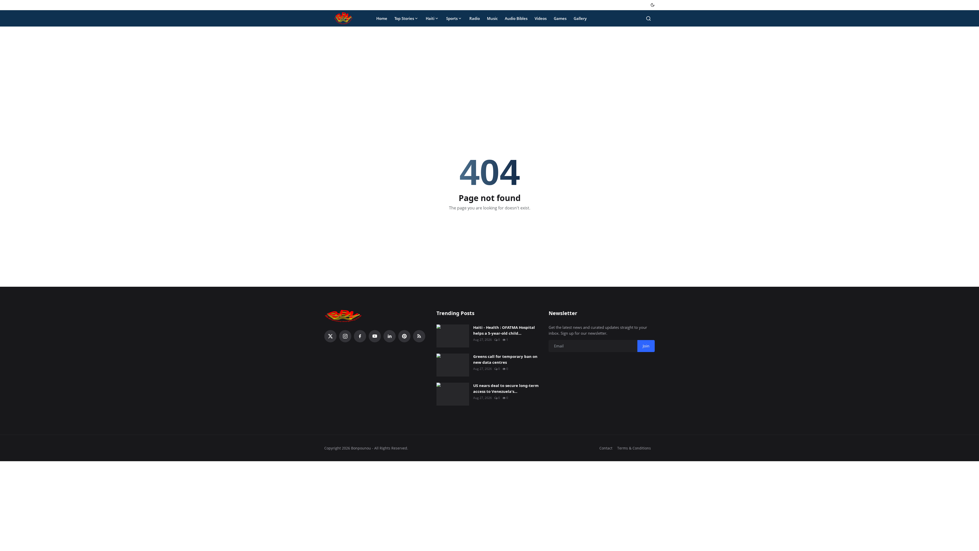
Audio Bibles (516, 18)
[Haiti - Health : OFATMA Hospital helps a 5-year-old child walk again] (452, 335)
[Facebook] (360, 336)
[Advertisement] (489, 68)
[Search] (648, 18)
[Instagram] (345, 336)
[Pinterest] (404, 336)
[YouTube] (375, 336)
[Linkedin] (389, 336)
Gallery (580, 18)
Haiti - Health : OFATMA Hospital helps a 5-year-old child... (504, 330)
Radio (474, 18)
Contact (605, 448)
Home (381, 18)
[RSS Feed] (419, 336)
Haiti (430, 18)
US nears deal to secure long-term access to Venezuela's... (506, 388)
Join (646, 345)
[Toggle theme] (652, 5)
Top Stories (404, 18)
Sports (452, 18)
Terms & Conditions (634, 448)
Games (560, 18)
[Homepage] (343, 18)
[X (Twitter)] (330, 336)
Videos (541, 18)
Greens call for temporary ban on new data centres (505, 359)
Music (492, 18)
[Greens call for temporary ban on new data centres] (452, 365)
